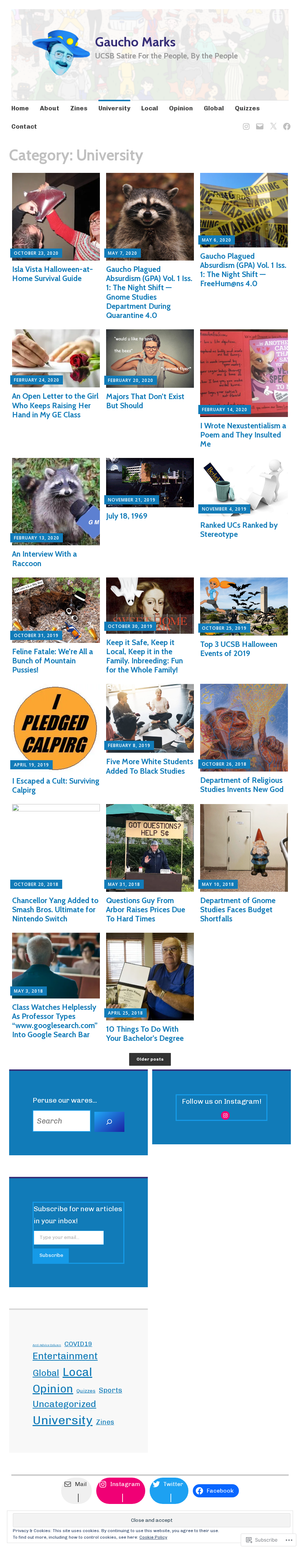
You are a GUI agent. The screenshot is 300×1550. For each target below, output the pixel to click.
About (49, 108)
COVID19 (78, 1344)
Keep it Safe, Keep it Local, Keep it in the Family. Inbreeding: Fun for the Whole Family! (144, 656)
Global (214, 108)
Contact (24, 126)
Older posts (150, 1059)
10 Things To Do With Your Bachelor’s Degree (145, 1033)
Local (149, 108)
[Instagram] (245, 122)
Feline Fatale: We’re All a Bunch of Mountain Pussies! (52, 660)
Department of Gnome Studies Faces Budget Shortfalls (237, 909)
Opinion (181, 108)
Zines (78, 108)
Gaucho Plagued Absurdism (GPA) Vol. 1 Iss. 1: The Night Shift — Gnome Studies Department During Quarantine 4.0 (149, 292)
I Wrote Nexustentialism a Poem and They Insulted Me (243, 434)
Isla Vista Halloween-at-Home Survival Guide (52, 274)
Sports (110, 1390)
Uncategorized (64, 1403)
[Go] (109, 1122)
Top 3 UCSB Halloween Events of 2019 (238, 649)
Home (20, 108)
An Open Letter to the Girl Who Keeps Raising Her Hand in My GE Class (55, 405)
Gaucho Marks (135, 42)
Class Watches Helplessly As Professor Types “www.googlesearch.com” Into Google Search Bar (55, 1021)
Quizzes (247, 108)
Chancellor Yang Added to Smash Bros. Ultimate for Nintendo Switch (55, 909)
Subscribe (51, 1255)
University (114, 108)
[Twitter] (272, 122)
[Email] (258, 122)
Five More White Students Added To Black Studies (149, 766)
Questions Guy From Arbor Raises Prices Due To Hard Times (145, 909)
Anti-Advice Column (47, 1345)
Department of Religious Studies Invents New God (242, 785)
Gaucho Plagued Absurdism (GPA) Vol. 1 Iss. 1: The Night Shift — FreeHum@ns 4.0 (243, 269)
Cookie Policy (153, 1537)
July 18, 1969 (126, 515)
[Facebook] (285, 122)
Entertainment (65, 1356)
